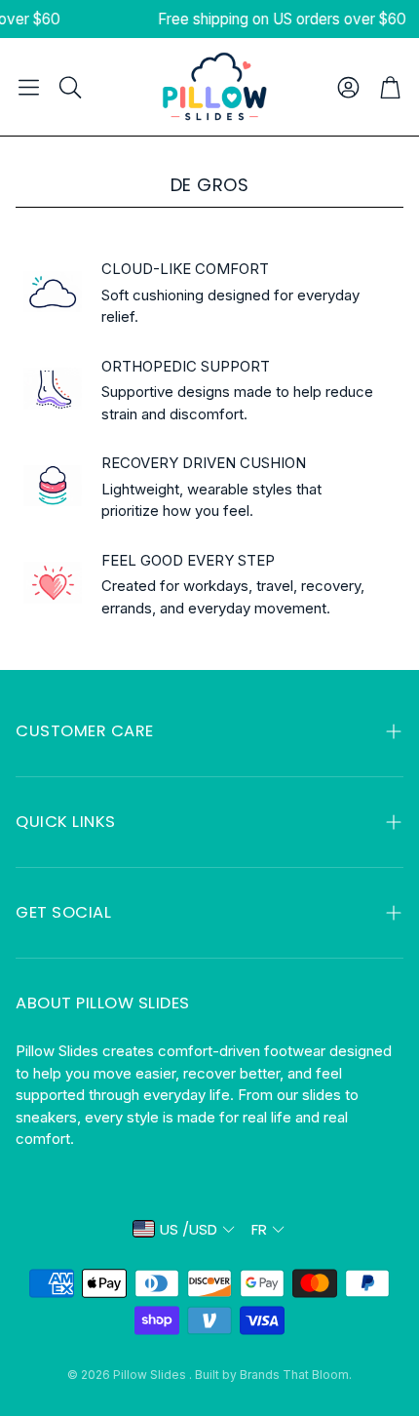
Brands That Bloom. (296, 1374)
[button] (29, 86)
